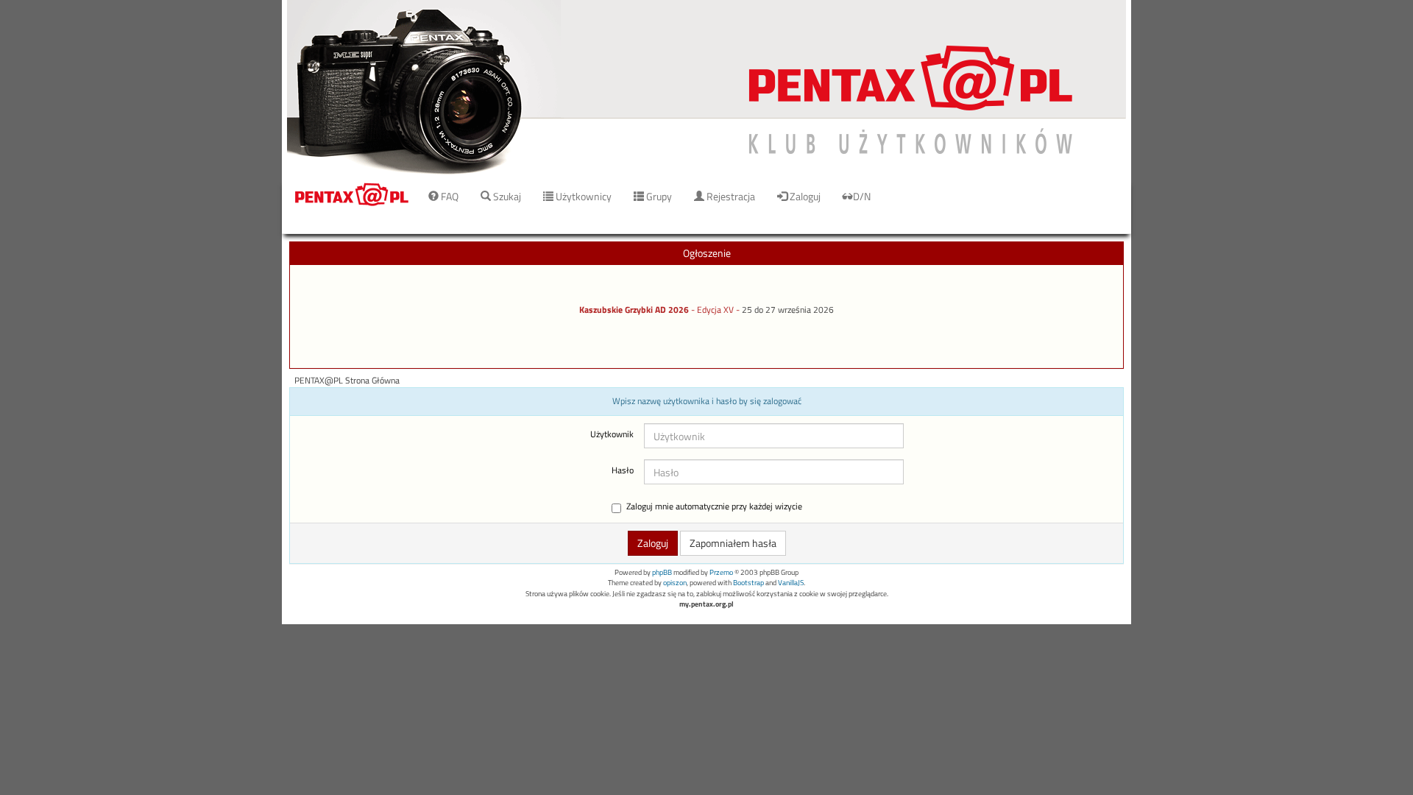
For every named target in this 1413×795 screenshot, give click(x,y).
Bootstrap (748, 582)
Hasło (623, 470)
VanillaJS (791, 582)
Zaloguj (804, 196)
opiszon (675, 582)
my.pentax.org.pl (706, 604)
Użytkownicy (582, 196)
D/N (862, 196)
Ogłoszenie (707, 253)
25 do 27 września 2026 (788, 310)
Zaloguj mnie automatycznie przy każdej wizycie (714, 507)
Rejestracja (729, 196)
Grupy (658, 196)
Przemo (721, 572)
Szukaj (506, 196)
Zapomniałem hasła (733, 543)
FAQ (448, 196)
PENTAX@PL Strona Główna (347, 380)
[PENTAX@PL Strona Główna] (706, 88)
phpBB (662, 572)
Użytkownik (612, 434)
